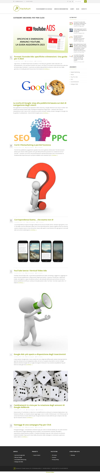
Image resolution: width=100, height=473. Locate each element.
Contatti (84, 9)
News (72, 74)
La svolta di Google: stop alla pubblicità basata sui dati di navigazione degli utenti (39, 104)
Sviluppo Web (74, 84)
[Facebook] (68, 1)
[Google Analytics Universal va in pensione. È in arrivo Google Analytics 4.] (71, 37)
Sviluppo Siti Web (18, 461)
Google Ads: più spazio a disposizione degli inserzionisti (40, 354)
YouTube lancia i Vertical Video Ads (30, 270)
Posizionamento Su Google (44, 9)
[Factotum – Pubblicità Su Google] (22, 8)
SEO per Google (18, 457)
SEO (72, 79)
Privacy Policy (55, 459)
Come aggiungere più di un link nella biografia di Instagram (80, 30)
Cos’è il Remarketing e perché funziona (32, 145)
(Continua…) (46, 69)
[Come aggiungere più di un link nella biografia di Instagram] (71, 30)
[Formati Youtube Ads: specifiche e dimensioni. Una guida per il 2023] (71, 23)
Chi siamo (54, 455)
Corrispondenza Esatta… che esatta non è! (33, 219)
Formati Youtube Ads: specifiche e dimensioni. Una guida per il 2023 (40, 57)
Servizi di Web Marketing (61, 9)
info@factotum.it (19, 1)
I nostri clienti (36, 455)
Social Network (75, 81)
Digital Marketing (75, 72)
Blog (77, 9)
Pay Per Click (74, 77)
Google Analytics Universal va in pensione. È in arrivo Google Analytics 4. (79, 38)
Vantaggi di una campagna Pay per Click (32, 424)
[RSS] (72, 1)
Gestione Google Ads (19, 455)
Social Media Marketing (20, 459)
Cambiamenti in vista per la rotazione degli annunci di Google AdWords (39, 406)
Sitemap (73, 455)
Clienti (72, 9)
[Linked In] (70, 1)
